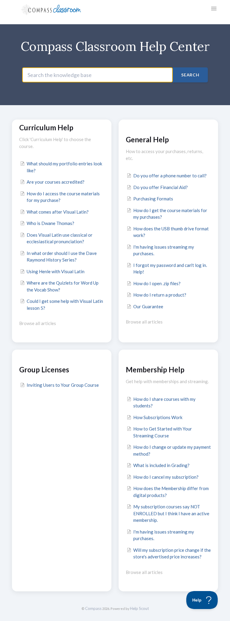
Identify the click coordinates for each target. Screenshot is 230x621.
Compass (93, 608)
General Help (147, 139)
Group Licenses (44, 369)
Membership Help (155, 369)
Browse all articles (37, 323)
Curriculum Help (46, 127)
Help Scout (139, 608)
